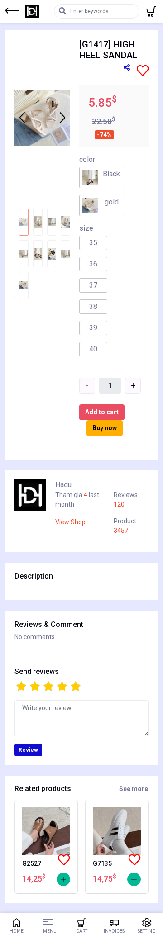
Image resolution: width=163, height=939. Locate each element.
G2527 (31, 863)
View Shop (70, 522)
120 (119, 504)
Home (17, 931)
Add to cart (102, 412)
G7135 (102, 863)
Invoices (114, 931)
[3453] (63, 879)
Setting (147, 931)
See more (133, 788)
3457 (121, 530)
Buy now (104, 428)
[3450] (134, 879)
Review (28, 750)
